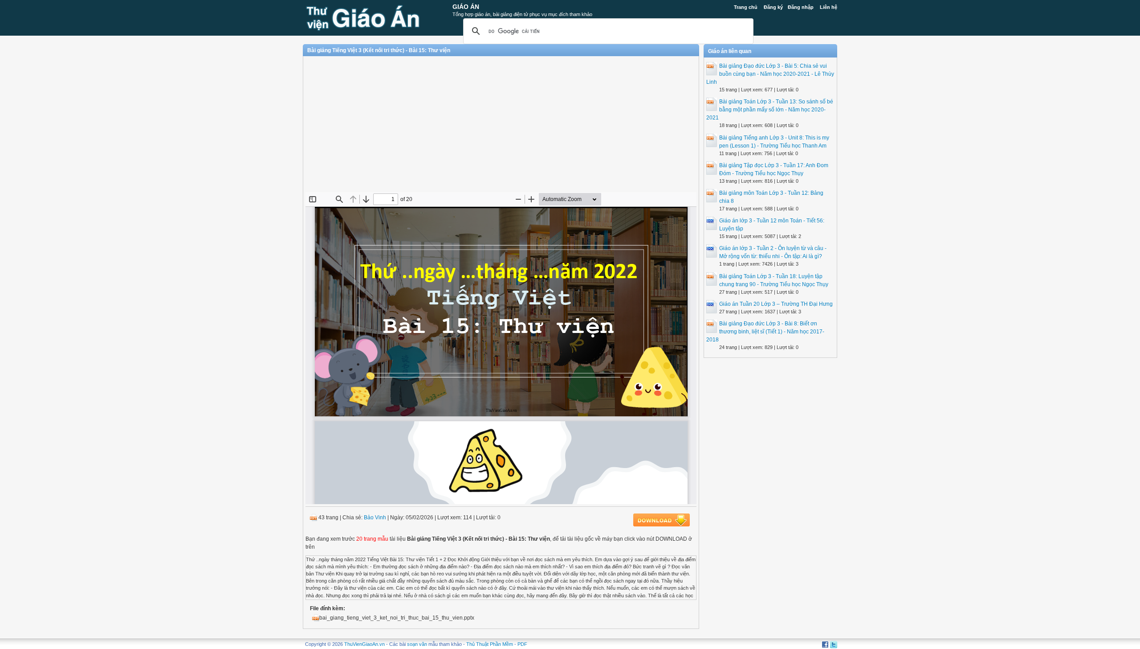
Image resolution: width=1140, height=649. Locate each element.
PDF (522, 644)
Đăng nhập (801, 7)
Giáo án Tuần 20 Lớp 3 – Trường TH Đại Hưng (776, 304)
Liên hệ (828, 7)
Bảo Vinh (375, 517)
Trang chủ (745, 7)
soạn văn (417, 644)
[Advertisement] (500, 127)
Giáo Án (465, 6)
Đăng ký (773, 7)
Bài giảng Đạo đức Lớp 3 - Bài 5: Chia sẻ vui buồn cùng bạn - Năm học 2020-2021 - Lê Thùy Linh (770, 74)
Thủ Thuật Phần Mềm (489, 644)
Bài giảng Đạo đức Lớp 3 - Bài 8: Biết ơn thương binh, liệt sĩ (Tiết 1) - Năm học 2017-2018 (765, 331)
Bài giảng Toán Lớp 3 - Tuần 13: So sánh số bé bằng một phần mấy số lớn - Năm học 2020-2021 (769, 110)
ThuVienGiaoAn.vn (364, 644)
